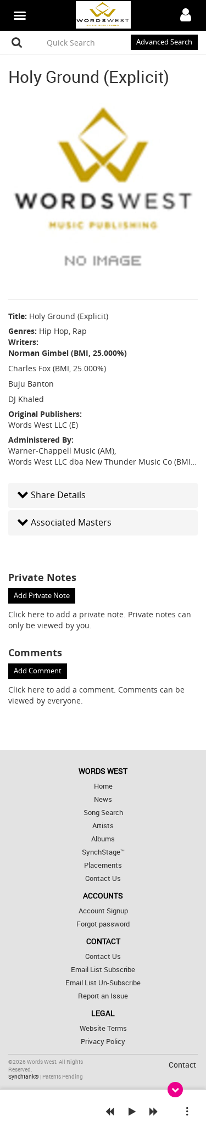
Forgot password (103, 924)
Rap (80, 331)
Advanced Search (164, 42)
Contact (182, 1064)
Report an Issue (103, 996)
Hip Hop (54, 331)
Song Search (103, 812)
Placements (103, 865)
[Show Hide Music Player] (175, 1089)
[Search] (17, 42)
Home (103, 786)
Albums (103, 839)
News (103, 799)
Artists (103, 825)
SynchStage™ (103, 852)
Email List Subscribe (103, 969)
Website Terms (103, 1028)
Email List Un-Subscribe (103, 982)
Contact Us (103, 878)
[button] (103, 495)
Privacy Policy (103, 1041)
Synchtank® (24, 1076)
